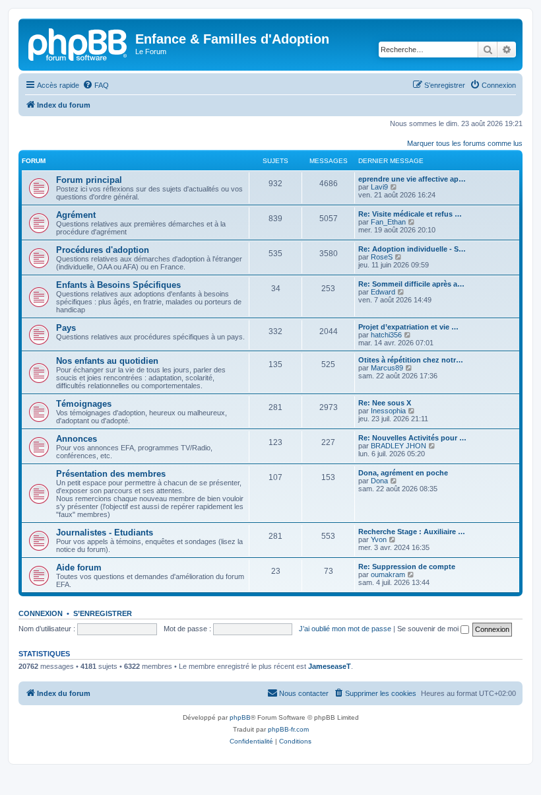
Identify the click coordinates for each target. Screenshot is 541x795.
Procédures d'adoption (102, 250)
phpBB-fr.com (288, 729)
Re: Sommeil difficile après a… (411, 284)
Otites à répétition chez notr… (410, 360)
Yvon (379, 539)
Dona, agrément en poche (403, 473)
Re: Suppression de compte (406, 566)
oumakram (388, 574)
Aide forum (79, 567)
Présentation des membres (111, 474)
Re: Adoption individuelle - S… (412, 249)
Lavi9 (379, 187)
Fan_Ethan (388, 222)
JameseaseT (329, 666)
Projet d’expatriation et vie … (408, 327)
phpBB (240, 717)
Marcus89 (387, 368)
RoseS (382, 257)
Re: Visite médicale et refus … (410, 214)
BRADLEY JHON (398, 446)
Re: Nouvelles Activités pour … (412, 438)
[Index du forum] (78, 43)
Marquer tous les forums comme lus (465, 143)
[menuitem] (95, 85)
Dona (379, 481)
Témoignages (83, 404)
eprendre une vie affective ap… (412, 179)
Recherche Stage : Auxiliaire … (411, 532)
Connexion (40, 613)
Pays (66, 328)
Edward (383, 292)
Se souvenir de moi (429, 629)
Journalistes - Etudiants (104, 532)
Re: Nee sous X (384, 403)
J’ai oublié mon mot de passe (345, 629)
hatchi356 (386, 335)
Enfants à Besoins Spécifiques (118, 285)
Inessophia (388, 411)
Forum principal (89, 180)
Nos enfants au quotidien (107, 361)
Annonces (76, 439)
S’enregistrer (102, 613)
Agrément (76, 215)
